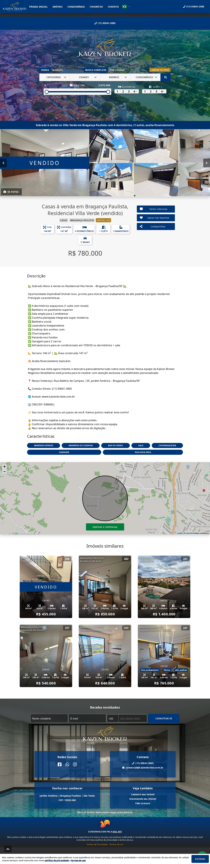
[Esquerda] (3, 162)
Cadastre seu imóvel (143, 794)
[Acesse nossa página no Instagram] (75, 764)
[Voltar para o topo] (8, 849)
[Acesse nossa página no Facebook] (60, 764)
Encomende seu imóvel (142, 798)
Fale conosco (142, 803)
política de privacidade (57, 860)
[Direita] (206, 162)
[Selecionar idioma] (126, 6)
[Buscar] (165, 77)
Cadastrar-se (163, 718)
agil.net (117, 831)
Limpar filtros (160, 70)
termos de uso (78, 860)
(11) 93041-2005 (107, 23)
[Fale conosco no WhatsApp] (67, 764)
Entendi (200, 859)
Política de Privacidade (97, 844)
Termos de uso (116, 844)
